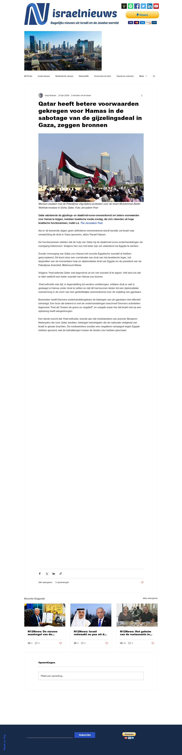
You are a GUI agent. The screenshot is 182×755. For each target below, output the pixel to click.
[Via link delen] (60, 573)
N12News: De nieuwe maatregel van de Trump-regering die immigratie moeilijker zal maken (43, 633)
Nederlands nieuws (64, 76)
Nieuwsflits (84, 76)
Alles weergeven (150, 598)
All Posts (28, 76)
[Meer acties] (142, 95)
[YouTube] (156, 6)
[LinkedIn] (149, 6)
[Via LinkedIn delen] (53, 573)
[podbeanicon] (124, 6)
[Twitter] (143, 6)
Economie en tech (102, 76)
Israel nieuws (44, 76)
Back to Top (4, 742)
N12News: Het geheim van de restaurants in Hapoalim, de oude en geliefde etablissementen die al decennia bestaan (136, 633)
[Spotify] (130, 6)
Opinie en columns (125, 76)
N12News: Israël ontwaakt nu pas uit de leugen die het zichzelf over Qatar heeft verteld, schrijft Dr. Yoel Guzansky (90, 633)
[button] (154, 76)
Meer (141, 76)
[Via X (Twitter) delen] (46, 573)
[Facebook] (137, 6)
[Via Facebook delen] (39, 573)
